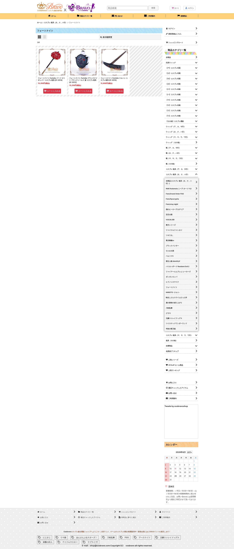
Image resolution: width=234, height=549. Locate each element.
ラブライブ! (93, 542)
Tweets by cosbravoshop (176, 406)
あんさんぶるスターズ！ (86, 537)
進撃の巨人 (47, 542)
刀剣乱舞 (111, 537)
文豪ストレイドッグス (169, 537)
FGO (127, 537)
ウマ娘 (63, 537)
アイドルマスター (70, 542)
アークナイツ (144, 537)
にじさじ (47, 537)
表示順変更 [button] (107, 37)
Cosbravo (67, 532)
